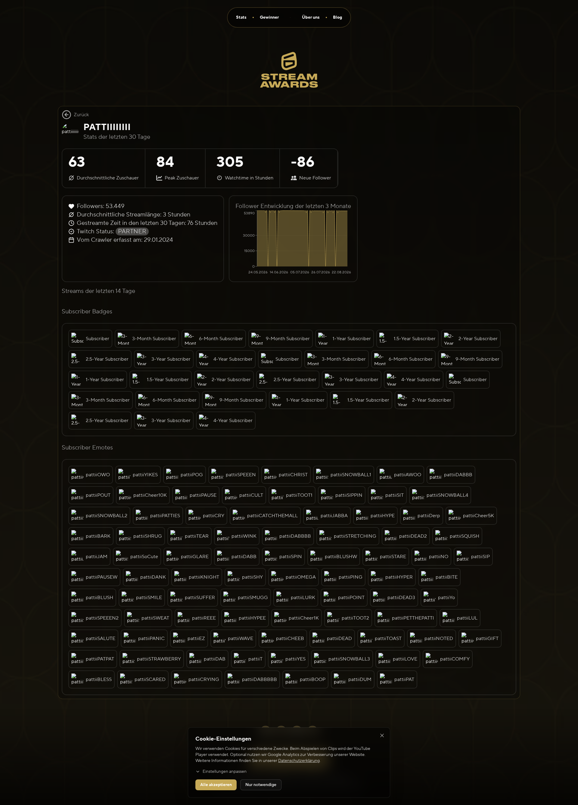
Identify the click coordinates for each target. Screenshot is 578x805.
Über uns (311, 17)
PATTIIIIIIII (107, 127)
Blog (337, 17)
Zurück (81, 115)
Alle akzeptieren (216, 785)
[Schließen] (382, 735)
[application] (293, 242)
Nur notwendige (260, 785)
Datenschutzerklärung (299, 760)
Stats (241, 17)
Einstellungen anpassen (225, 771)
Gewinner (269, 17)
